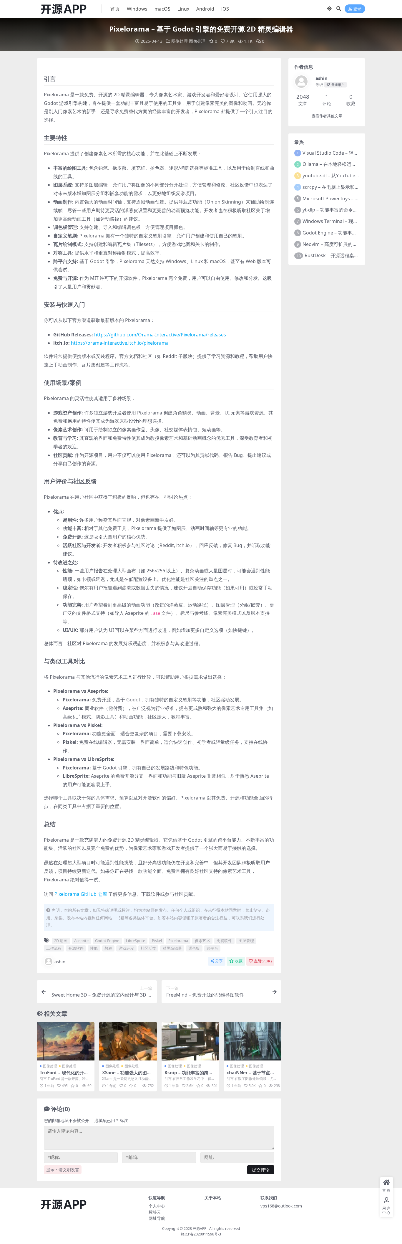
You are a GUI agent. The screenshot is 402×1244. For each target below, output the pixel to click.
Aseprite (81, 940)
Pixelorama (178, 940)
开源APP (199, 1228)
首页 (115, 9)
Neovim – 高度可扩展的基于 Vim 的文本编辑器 (352, 244)
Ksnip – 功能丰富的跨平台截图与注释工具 (189, 1075)
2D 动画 (60, 940)
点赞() (263, 961)
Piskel (157, 940)
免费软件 (224, 940)
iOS (225, 9)
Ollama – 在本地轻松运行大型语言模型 (343, 164)
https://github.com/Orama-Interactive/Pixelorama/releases (160, 334)
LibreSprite (135, 940)
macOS (162, 9)
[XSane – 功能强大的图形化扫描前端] (128, 1041)
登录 (357, 9)
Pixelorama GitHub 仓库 (80, 894)
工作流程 (54, 948)
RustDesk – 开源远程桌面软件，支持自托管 (350, 255)
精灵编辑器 (172, 948)
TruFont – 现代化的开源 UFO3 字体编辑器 (64, 1075)
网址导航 (157, 1218)
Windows (137, 9)
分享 (219, 961)
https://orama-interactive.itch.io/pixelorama (120, 343)
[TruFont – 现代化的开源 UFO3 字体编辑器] (65, 1041)
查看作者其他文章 (327, 116)
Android (205, 9)
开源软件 (76, 948)
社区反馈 (148, 948)
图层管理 (246, 940)
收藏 (238, 961)
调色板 (194, 948)
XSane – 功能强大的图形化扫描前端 (126, 1075)
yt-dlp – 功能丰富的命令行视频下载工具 (344, 209)
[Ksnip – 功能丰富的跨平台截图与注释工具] (190, 1041)
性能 (94, 948)
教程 (108, 948)
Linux (183, 9)
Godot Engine (107, 940)
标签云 (155, 1212)
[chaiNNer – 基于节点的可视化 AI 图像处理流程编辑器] (252, 1041)
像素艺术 (202, 940)
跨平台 (212, 948)
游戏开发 (126, 948)
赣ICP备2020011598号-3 (201, 1234)
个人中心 (157, 1206)
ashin (59, 961)
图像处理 (179, 41)
